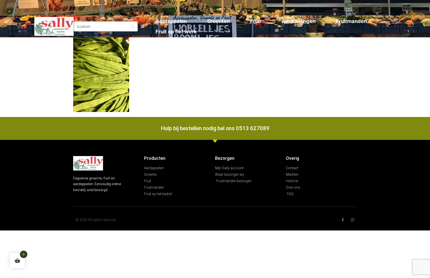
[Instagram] (352, 220)
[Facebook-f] (343, 220)
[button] (142, 26)
